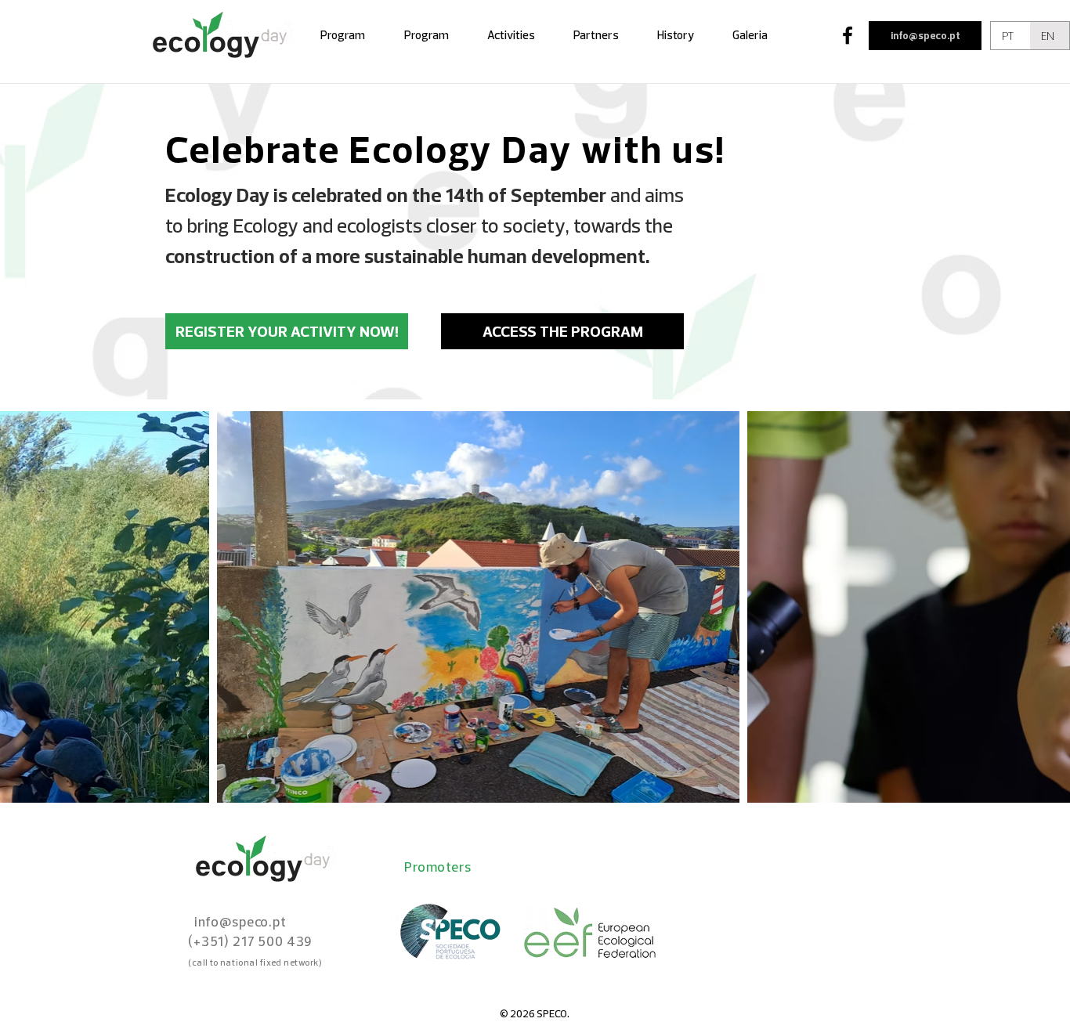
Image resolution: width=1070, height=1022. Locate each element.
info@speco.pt (925, 35)
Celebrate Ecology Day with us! (445, 148)
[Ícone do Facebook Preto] (847, 35)
